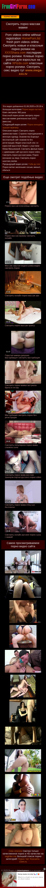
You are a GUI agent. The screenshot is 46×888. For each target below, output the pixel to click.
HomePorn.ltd (31, 38)
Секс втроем (15, 851)
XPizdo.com (20, 63)
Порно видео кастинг (32, 109)
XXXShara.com (15, 52)
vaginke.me (10, 856)
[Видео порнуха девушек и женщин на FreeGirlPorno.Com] (18, 6)
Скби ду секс (34, 164)
